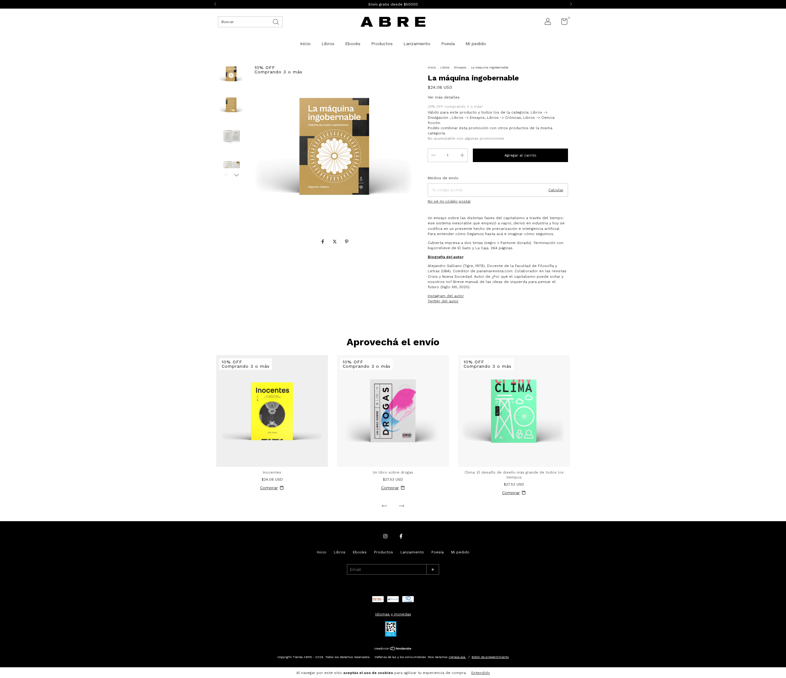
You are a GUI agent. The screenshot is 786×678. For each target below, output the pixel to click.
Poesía (448, 43)
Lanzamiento (416, 43)
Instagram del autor (446, 296)
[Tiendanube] (393, 649)
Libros (327, 43)
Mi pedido (475, 43)
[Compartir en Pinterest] (346, 241)
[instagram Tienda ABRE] (385, 536)
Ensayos (460, 67)
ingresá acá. (457, 657)
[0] (562, 23)
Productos (382, 43)
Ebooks (352, 43)
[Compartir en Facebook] (323, 241)
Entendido (480, 673)
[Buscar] (276, 21)
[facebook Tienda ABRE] (401, 536)
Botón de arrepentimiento (490, 657)
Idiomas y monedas (393, 614)
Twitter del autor (443, 301)
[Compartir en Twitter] (335, 241)
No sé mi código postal (449, 201)
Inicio (305, 43)
